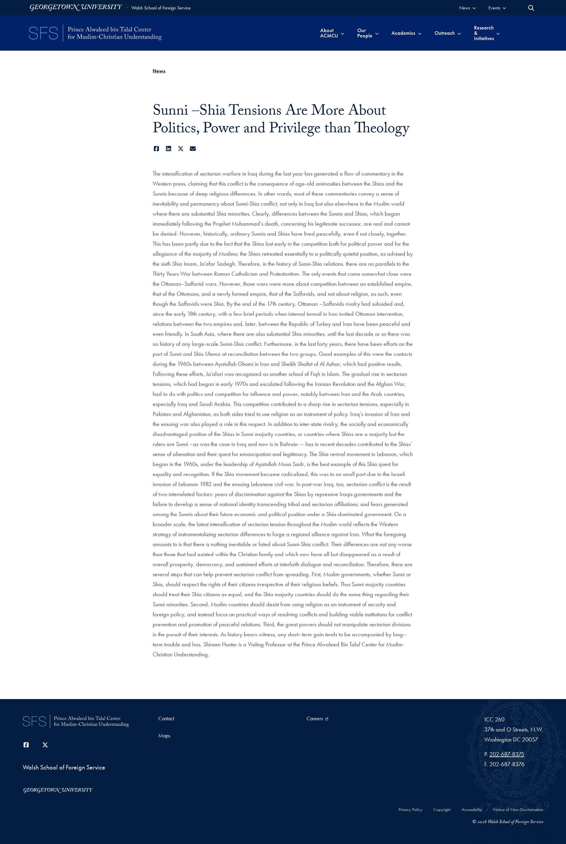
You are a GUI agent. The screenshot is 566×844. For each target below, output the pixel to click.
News (159, 71)
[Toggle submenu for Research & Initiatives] (498, 33)
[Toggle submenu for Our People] (377, 33)
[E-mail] (192, 149)
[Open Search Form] (531, 8)
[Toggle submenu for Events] (504, 8)
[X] (180, 149)
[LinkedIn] (168, 149)
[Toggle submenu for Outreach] (459, 33)
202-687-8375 (506, 754)
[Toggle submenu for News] (474, 8)
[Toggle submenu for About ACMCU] (342, 33)
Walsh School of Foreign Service (161, 8)
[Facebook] (156, 149)
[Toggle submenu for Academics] (420, 33)
